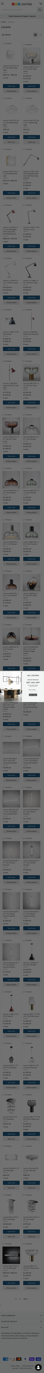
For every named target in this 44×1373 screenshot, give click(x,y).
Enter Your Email (32, 689)
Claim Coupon (33, 695)
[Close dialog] (43, 672)
